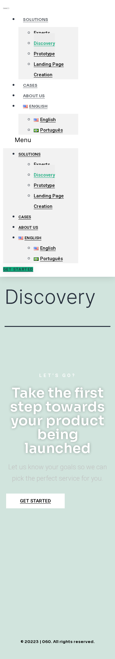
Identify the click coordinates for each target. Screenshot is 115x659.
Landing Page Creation (49, 69)
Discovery (44, 43)
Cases (24, 217)
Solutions (35, 19)
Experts (42, 33)
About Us (28, 227)
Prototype (44, 54)
